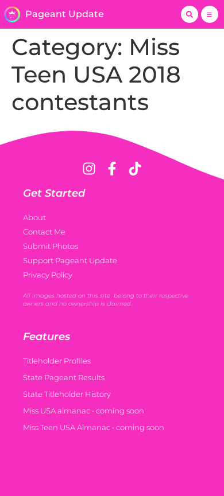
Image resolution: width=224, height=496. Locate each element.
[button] (189, 14)
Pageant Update (64, 14)
